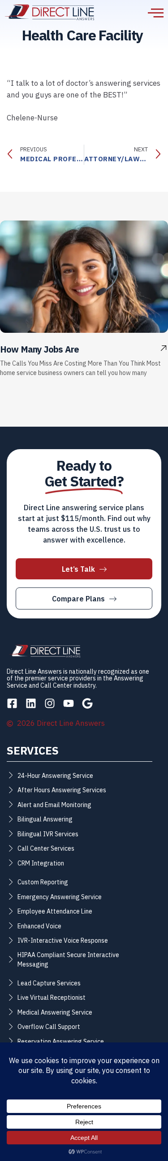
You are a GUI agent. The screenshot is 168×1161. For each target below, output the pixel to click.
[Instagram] (49, 703)
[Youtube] (68, 703)
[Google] (87, 703)
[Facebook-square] (12, 703)
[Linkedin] (31, 703)
